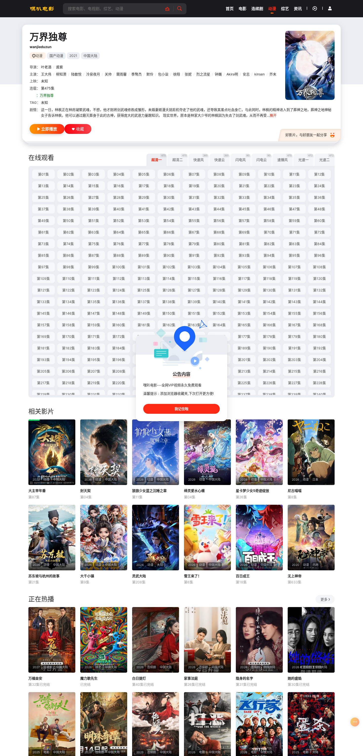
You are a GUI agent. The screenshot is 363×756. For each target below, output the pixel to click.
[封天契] (103, 452)
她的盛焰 (295, 678)
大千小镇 (87, 576)
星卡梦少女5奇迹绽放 (252, 490)
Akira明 (232, 74)
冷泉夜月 (93, 74)
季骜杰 (136, 74)
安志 (246, 74)
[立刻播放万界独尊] (310, 65)
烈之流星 (203, 74)
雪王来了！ (192, 576)
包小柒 (163, 74)
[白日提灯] (155, 640)
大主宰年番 (37, 490)
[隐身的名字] (259, 640)
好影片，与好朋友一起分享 (306, 135)
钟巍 (218, 74)
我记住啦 (181, 409)
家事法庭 (191, 678)
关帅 (108, 74)
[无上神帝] (311, 537)
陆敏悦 (76, 74)
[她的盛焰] (311, 640)
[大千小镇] (103, 537)
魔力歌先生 (89, 678)
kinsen (259, 74)
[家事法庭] (207, 640)
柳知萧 (61, 74)
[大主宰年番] (51, 452)
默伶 (149, 74)
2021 (73, 56)
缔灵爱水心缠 (194, 490)
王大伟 (46, 74)
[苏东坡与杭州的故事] (51, 537)
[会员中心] (330, 8)
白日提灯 (139, 678)
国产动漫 (56, 56)
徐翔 (176, 74)
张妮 (188, 74)
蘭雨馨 (121, 74)
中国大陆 (90, 56)
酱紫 (59, 67)
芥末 (272, 74)
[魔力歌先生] (103, 640)
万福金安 (35, 678)
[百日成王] (259, 537)
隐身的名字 (244, 678)
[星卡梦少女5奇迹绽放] (259, 452)
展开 (273, 115)
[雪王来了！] (207, 537)
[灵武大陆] (155, 537)
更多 (324, 599)
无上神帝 (295, 576)
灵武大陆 (139, 576)
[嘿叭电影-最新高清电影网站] (42, 8)
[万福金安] (51, 640)
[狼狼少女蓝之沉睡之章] (155, 452)
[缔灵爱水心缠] (207, 452)
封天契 (85, 490)
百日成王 (243, 576)
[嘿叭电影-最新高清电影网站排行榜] (170, 8)
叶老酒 (46, 67)
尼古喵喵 (295, 490)
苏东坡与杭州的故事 (44, 576)
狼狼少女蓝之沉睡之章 (149, 490)
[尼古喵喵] (311, 452)
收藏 (80, 128)
